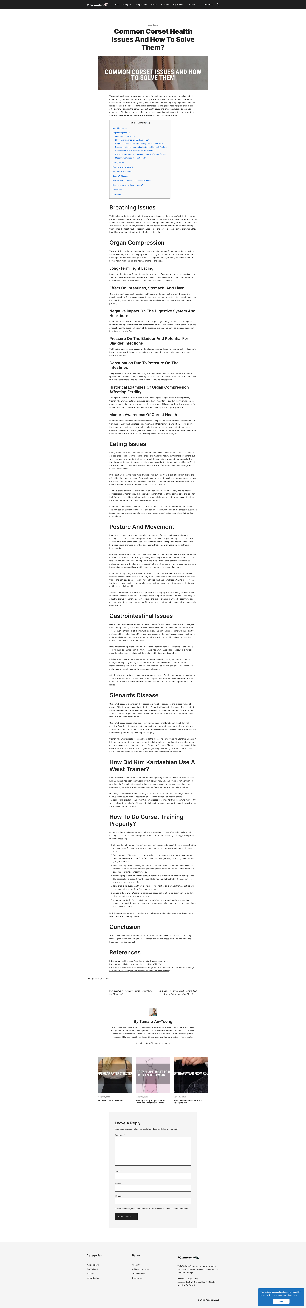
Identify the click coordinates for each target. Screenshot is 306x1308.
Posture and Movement (122, 167)
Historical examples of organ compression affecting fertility (140, 154)
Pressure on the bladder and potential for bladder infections (141, 147)
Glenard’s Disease (120, 176)
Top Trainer (178, 4)
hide (147, 123)
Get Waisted (92, 1269)
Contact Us (208, 4)
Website (118, 1196)
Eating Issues (118, 162)
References (117, 194)
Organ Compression (121, 133)
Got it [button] (281, 1301)
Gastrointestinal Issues (122, 171)
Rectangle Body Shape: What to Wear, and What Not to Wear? (150, 1101)
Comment (120, 1135)
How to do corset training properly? (127, 185)
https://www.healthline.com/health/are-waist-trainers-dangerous (138, 961)
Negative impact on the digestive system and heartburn (139, 143)
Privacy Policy (138, 1273)
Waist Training (121, 4)
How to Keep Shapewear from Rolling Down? (188, 1101)
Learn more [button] (293, 1295)
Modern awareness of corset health (130, 158)
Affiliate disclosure (140, 1269)
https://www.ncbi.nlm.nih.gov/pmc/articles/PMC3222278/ (135, 964)
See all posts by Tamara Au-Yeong (153, 1043)
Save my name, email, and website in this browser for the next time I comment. (153, 1208)
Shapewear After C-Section (110, 1100)
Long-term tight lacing (125, 136)
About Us (191, 4)
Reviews (165, 4)
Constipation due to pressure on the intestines (135, 151)
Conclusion (117, 190)
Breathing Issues (119, 128)
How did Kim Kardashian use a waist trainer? (131, 180)
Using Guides (141, 4)
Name (118, 1171)
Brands (154, 4)
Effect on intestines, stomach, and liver (132, 140)
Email (118, 1183)
